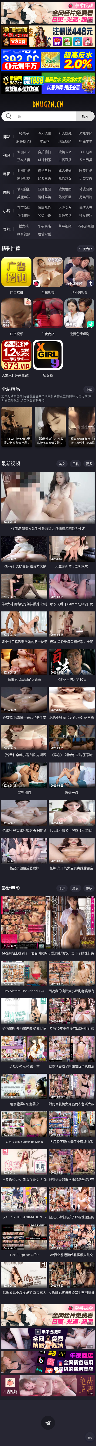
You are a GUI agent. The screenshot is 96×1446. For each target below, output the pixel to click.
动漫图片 (85, 189)
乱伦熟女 (65, 178)
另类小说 (44, 215)
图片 (6, 192)
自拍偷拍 (44, 152)
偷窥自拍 (23, 189)
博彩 (6, 136)
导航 (6, 229)
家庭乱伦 (44, 207)
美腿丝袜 (23, 197)
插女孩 (24, 226)
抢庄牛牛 (85, 141)
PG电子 (23, 133)
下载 (89, 389)
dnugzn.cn (48, 104)
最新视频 (10, 463)
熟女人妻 (23, 160)
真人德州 (44, 133)
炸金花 (44, 141)
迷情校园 (23, 215)
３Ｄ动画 (85, 152)
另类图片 (85, 197)
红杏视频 (23, 234)
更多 (89, 464)
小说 (6, 210)
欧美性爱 (85, 170)
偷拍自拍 (44, 170)
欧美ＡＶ (65, 152)
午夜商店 (44, 226)
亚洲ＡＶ (23, 152)
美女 (62, 464)
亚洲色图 (44, 189)
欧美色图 (65, 189)
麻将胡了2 (23, 141)
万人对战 (65, 133)
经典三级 (44, 178)
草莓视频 (65, 226)
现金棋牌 (65, 141)
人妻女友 (65, 207)
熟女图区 (65, 197)
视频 (6, 155)
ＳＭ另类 (85, 160)
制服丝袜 (23, 178)
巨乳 (75, 464)
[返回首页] (90, 1436)
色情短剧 (44, 234)
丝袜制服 (44, 160)
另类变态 (85, 178)
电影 (6, 173)
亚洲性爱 (23, 170)
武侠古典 (85, 207)
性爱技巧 (85, 215)
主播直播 (65, 160)
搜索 (85, 116)
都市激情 (23, 207)
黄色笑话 (65, 215)
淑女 (75, 888)
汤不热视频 (86, 226)
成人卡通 (65, 170)
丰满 (62, 888)
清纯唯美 (44, 197)
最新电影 (10, 888)
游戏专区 (85, 133)
